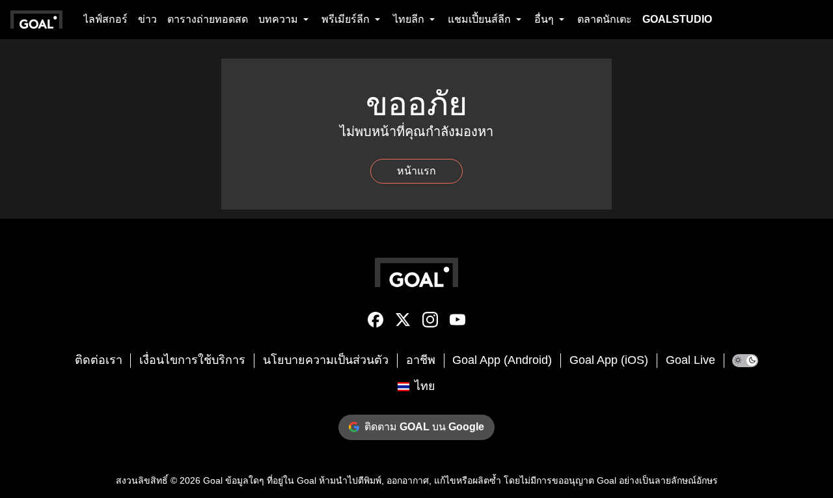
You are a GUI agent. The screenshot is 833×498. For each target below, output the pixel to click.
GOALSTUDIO (677, 19)
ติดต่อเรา (98, 360)
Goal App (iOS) (608, 360)
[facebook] (375, 322)
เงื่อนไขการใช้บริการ (192, 360)
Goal (213, 480)
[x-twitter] (402, 322)
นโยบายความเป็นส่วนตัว (326, 360)
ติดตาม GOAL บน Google (424, 426)
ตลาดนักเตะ (604, 19)
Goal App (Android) (502, 360)
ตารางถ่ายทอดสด (207, 19)
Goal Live (690, 360)
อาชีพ (420, 360)
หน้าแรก (416, 170)
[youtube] (457, 322)
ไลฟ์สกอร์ (105, 19)
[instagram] (430, 322)
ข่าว (147, 19)
